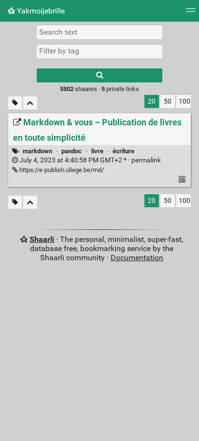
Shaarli (41, 239)
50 (167, 101)
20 (152, 101)
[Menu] (191, 13)
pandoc (71, 151)
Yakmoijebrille (40, 10)
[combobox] (99, 51)
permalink (89, 160)
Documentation (137, 257)
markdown (37, 151)
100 (184, 101)
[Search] (99, 75)
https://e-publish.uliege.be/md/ (61, 170)
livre (97, 151)
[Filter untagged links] (15, 102)
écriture (123, 151)
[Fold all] (30, 102)
